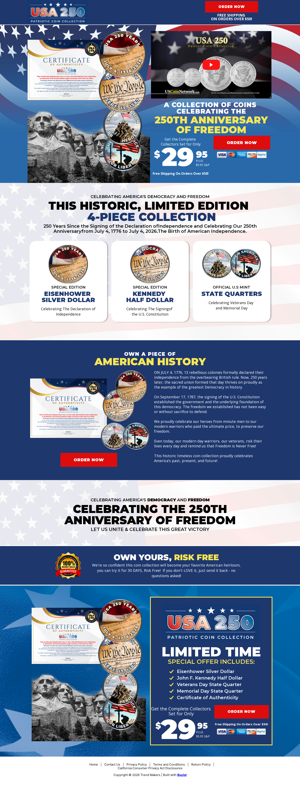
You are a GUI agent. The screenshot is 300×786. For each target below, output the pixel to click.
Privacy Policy (137, 764)
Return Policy (201, 764)
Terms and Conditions (169, 764)
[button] (231, 6)
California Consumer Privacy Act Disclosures (150, 768)
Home (93, 764)
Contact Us (112, 764)
